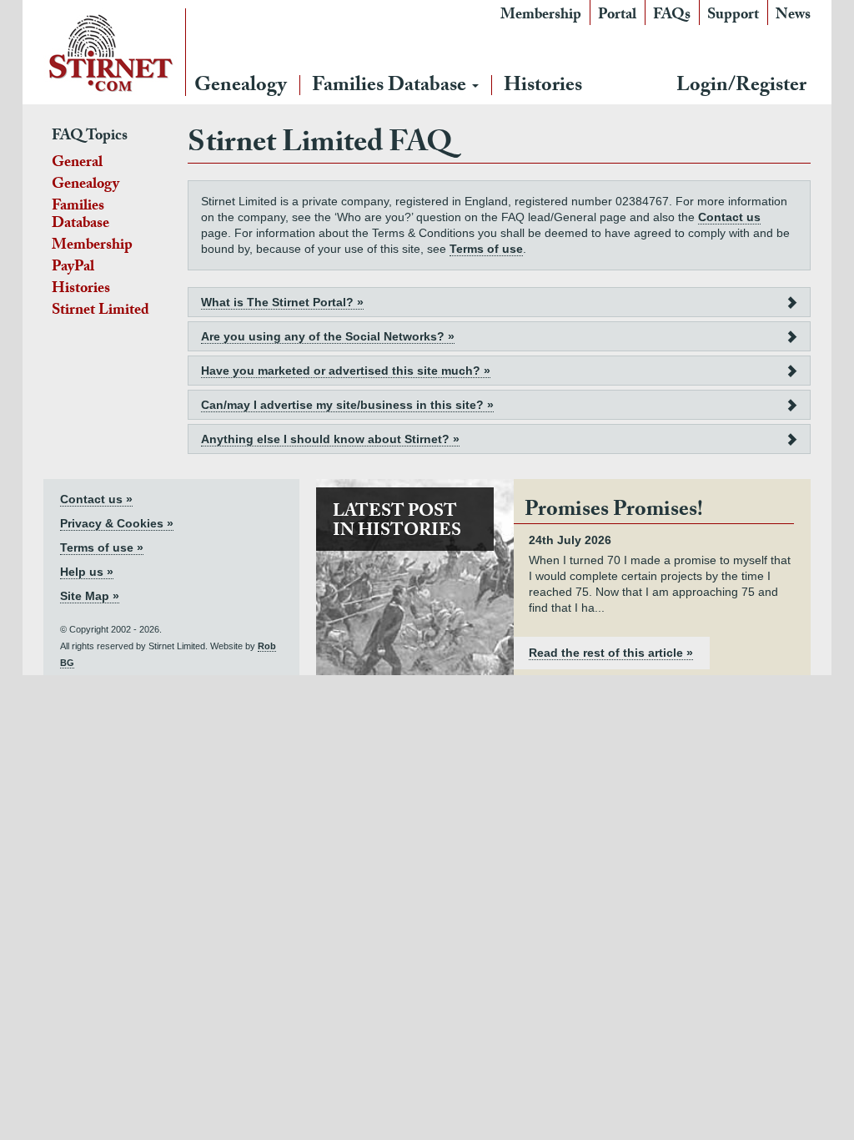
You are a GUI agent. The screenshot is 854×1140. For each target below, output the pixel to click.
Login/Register (741, 87)
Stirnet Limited (100, 312)
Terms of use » (101, 547)
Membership (540, 16)
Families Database (391, 87)
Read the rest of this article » (611, 652)
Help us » (86, 571)
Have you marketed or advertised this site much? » (345, 370)
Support (733, 16)
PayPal (73, 268)
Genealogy (240, 87)
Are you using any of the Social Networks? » (328, 336)
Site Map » (89, 596)
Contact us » (96, 499)
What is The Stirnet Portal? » (282, 302)
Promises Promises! (614, 511)
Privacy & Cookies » (116, 523)
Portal (617, 16)
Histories (543, 87)
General (77, 164)
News (793, 16)
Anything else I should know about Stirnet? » (330, 439)
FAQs (672, 16)
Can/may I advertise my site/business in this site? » (347, 404)
